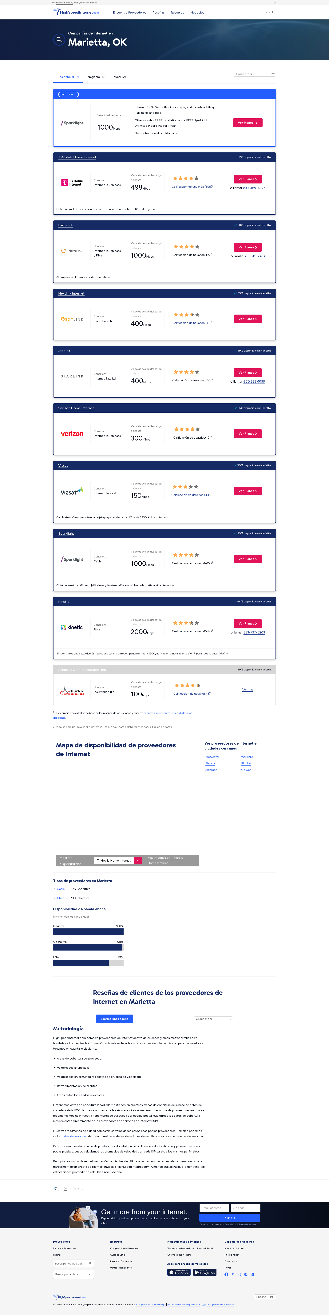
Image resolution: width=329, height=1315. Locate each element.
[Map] (127, 812)
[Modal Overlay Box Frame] (164, 1215)
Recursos (177, 12)
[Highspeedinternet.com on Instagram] (239, 1275)
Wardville (247, 757)
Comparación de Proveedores (124, 1248)
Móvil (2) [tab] (120, 77)
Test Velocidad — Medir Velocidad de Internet (190, 1248)
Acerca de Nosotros (234, 1248)
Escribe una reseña (114, 1019)
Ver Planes (243, 122)
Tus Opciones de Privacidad (220, 1304)
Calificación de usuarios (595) (192, 186)
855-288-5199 (254, 381)
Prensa (227, 1267)
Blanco (210, 763)
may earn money (64, 2)
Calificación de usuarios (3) (191, 693)
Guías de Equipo (118, 1254)
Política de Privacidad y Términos (183, 1304)
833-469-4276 (254, 188)
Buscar (267, 12)
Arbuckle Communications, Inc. (82, 670)
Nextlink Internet (71, 293)
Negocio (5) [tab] (96, 77)
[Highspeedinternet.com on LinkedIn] (252, 1275)
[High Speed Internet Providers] (76, 12)
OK (65, 1188)
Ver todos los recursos (121, 1267)
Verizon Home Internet (76, 408)
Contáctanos (230, 1261)
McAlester (212, 757)
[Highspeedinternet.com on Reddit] (246, 1275)
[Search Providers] (90, 1264)
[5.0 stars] (197, 429)
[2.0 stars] (181, 429)
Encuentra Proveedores (129, 12)
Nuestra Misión (231, 1254)
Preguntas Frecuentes (121, 1261)
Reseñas (158, 12)
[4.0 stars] (192, 429)
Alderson (211, 770)
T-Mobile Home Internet (77, 157)
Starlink (64, 351)
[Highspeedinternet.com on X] (233, 1275)
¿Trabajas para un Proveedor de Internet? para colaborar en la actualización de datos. (112, 727)
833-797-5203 (254, 632)
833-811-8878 (254, 256)
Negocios (197, 12)
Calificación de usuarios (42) (191, 323)
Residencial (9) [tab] (68, 77)
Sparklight (66, 533)
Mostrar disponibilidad (70, 861)
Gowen (246, 770)
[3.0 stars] (187, 429)
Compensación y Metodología (151, 1304)
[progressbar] (88, 931)
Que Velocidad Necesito (179, 1254)
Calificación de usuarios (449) (191, 495)
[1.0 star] (176, 429)
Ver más (247, 689)
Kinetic (63, 602)
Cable (61, 889)
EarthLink (65, 225)
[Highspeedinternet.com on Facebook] (226, 1275)
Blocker (246, 763)
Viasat (63, 465)
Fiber (60, 898)
